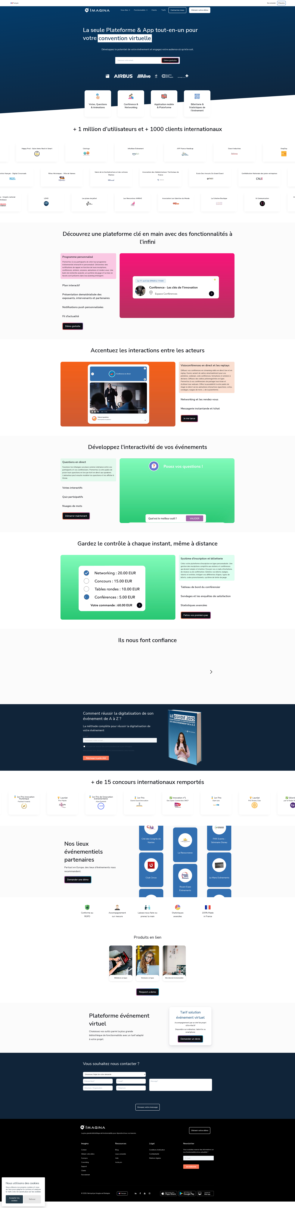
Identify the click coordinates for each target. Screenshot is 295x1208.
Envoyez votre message (147, 1107)
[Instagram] (149, 1193)
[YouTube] (145, 1193)
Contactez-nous (177, 10)
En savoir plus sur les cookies (29, 1192)
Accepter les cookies (14, 1199)
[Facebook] (140, 1193)
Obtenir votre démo (199, 10)
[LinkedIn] (136, 1193)
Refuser (32, 1199)
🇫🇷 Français (15, 3)
